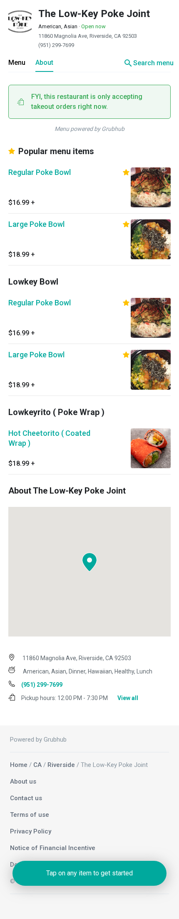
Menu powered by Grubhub (89, 128)
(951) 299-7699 (56, 45)
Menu (16, 62)
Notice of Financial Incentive (52, 848)
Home (18, 765)
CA (37, 765)
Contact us (26, 798)
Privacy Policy (30, 831)
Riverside (61, 765)
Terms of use (29, 814)
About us (23, 781)
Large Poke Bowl (36, 224)
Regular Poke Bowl (39, 172)
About (44, 62)
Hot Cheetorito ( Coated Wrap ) (49, 438)
